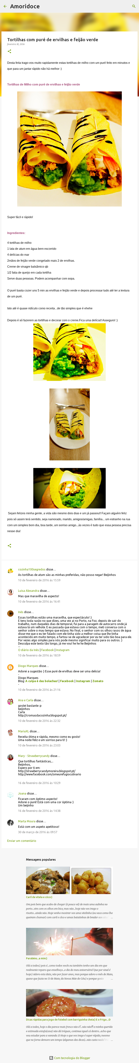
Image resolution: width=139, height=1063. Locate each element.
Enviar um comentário (21, 840)
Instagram (63, 650)
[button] (9, 51)
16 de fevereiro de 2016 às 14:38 (39, 810)
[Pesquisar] (45, 6)
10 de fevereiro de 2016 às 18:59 (39, 655)
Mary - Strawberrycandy (34, 755)
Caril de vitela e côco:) (39, 897)
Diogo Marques (28, 665)
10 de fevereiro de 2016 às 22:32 (39, 720)
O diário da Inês (28, 650)
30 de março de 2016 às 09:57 (37, 832)
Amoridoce (25, 6)
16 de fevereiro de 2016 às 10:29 (39, 783)
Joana (22, 793)
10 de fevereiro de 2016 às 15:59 (39, 580)
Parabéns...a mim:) (36, 958)
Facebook (47, 650)
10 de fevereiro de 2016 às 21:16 (39, 689)
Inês (20, 612)
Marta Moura (26, 821)
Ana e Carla (25, 700)
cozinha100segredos (31, 569)
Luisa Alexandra (28, 590)
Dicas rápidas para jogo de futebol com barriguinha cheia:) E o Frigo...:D (68, 1019)
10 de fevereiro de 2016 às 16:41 (39, 601)
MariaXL (23, 731)
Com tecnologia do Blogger (71, 1058)
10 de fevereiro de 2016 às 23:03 (39, 745)
